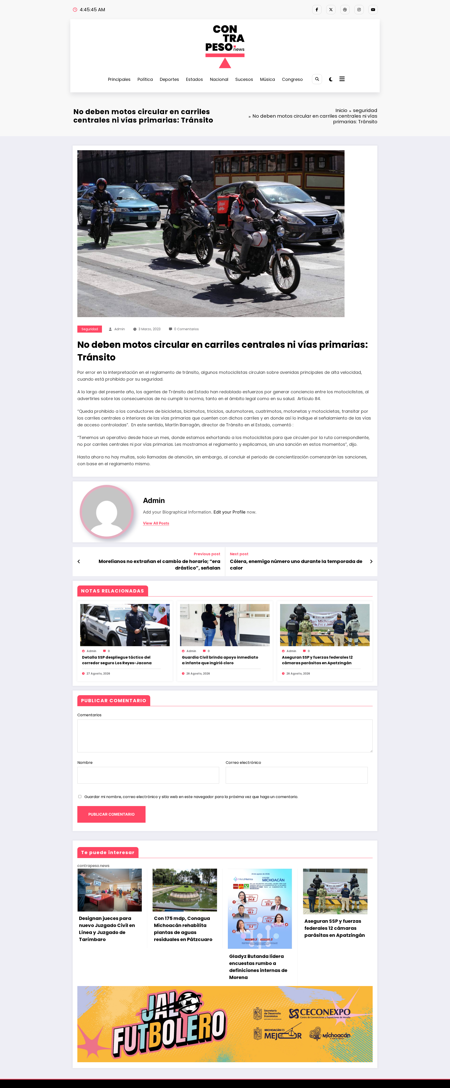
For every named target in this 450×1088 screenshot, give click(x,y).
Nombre (85, 762)
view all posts (156, 523)
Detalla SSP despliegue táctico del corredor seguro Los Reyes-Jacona (117, 660)
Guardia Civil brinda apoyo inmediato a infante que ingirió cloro (220, 660)
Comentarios (89, 715)
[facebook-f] (317, 9)
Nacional (219, 79)
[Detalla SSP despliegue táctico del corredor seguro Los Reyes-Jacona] (125, 624)
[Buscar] (317, 79)
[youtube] (373, 9)
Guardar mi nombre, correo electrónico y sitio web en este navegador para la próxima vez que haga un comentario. (191, 796)
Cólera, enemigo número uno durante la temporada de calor (296, 564)
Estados (194, 79)
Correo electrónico (243, 762)
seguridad (90, 329)
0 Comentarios (186, 329)
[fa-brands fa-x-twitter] (331, 9)
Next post (239, 554)
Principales (119, 79)
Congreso (292, 79)
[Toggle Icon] (341, 79)
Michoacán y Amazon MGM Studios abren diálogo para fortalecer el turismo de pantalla (222, 934)
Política (145, 79)
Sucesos (244, 79)
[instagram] (359, 9)
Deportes (169, 79)
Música (267, 79)
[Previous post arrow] (78, 561)
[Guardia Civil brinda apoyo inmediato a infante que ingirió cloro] (225, 624)
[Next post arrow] (371, 561)
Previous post (207, 554)
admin (119, 329)
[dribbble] (345, 9)
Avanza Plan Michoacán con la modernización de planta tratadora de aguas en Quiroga (298, 934)
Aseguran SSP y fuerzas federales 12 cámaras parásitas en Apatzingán (317, 660)
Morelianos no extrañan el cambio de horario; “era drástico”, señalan (159, 564)
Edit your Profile (230, 512)
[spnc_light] (331, 79)
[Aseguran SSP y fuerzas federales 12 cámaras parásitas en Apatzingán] (325, 624)
